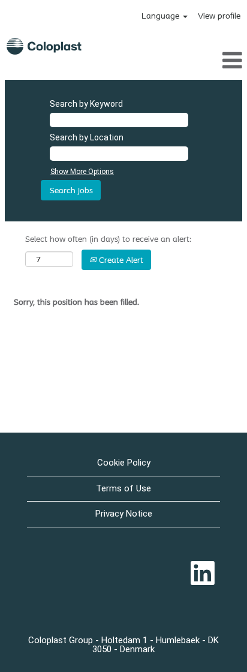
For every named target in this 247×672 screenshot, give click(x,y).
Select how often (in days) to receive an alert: (108, 238)
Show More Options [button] (82, 171)
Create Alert (120, 259)
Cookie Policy (123, 462)
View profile (219, 15)
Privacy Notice (123, 513)
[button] (207, 60)
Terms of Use (123, 488)
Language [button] (161, 15)
